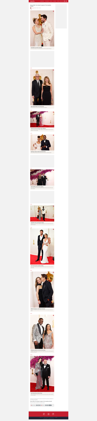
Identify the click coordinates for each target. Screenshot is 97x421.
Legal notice (52, 417)
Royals (51, 1)
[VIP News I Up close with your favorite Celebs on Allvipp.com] (35, 1)
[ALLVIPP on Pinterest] (53, 414)
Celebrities (42, 1)
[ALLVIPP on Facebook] (44, 414)
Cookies (56, 417)
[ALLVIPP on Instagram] (48, 414)
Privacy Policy (46, 417)
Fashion (54, 1)
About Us (41, 417)
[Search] (64, 1)
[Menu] (66, 1)
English (61, 1)
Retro (58, 1)
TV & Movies (47, 1)
